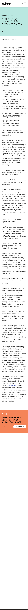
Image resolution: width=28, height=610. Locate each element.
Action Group (13, 385)
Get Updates (20, 427)
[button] (22, 3)
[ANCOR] (12, 3)
